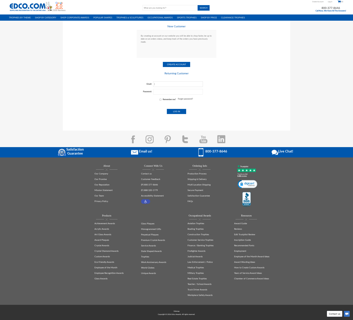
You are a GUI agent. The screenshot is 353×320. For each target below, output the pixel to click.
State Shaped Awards (151, 251)
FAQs (190, 201)
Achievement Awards (104, 223)
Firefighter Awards (196, 251)
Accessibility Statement (152, 196)
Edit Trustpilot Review (244, 234)
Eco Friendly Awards (104, 262)
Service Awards (148, 246)
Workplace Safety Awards (200, 295)
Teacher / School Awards (200, 284)
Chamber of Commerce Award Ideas (251, 279)
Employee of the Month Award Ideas (251, 256)
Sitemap (177, 311)
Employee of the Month (105, 268)
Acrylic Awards (101, 229)
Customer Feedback (150, 179)
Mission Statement (103, 190)
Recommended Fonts (244, 245)
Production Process (197, 174)
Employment (240, 251)
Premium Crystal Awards (153, 240)
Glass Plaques (147, 224)
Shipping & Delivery (197, 179)
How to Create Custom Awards (249, 268)
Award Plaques (101, 240)
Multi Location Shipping (199, 185)
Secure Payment (195, 190)
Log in (330, 1)
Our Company (101, 174)
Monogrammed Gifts (151, 229)
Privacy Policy (101, 201)
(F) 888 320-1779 (149, 190)
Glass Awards (101, 279)
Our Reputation (101, 185)
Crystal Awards (101, 245)
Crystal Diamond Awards (106, 251)
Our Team (99, 196)
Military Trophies (196, 273)
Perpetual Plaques (150, 235)
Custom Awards (102, 256)
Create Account (317, 1)
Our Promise (100, 179)
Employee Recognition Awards (109, 273)
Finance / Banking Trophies (201, 245)
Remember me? (169, 100)
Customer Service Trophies (200, 240)
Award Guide (240, 223)
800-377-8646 (331, 8)
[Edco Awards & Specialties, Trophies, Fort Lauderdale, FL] (246, 199)
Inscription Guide (242, 240)
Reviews (238, 229)
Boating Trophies (196, 229)
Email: (149, 84)
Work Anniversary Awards (153, 262)
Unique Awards (148, 273)
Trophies (145, 257)
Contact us (146, 174)
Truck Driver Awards (197, 290)
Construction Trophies (198, 234)
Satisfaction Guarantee (199, 196)
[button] (145, 201)
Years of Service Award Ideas (248, 273)
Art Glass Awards (102, 234)
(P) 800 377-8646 (149, 185)
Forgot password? (185, 99)
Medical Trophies (196, 268)
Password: (147, 92)
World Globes (147, 268)
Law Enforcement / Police (200, 262)
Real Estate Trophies (197, 279)
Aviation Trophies (196, 223)
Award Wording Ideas (244, 262)
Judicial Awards (195, 256)
